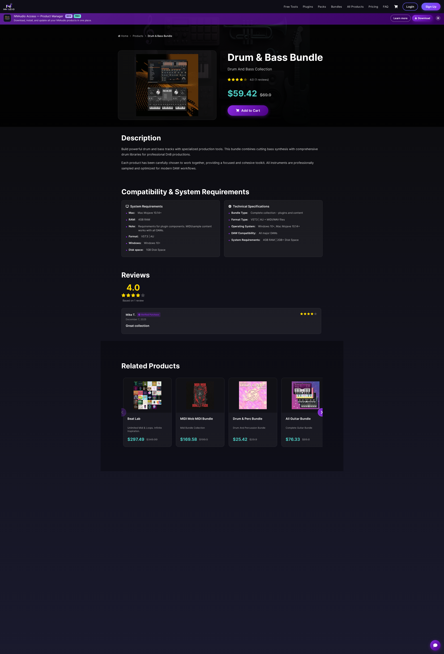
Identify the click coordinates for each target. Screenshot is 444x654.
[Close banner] (438, 18)
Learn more (401, 18)
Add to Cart (250, 110)
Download (424, 18)
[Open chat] (435, 645)
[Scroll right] (322, 412)
